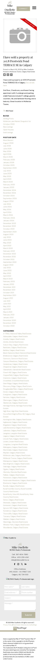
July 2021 (6, 301)
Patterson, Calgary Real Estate (15, 477)
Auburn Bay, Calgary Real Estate (15, 345)
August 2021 (8, 298)
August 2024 (8, 201)
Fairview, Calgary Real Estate (14, 397)
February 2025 (9, 184)
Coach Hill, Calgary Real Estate (15, 372)
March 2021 (7, 312)
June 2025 (7, 173)
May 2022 (7, 273)
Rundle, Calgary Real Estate (13, 486)
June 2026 (7, 148)
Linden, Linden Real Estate (13, 441)
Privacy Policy (7, 625)
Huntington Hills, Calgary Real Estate (17, 419)
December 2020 (9, 320)
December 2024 (9, 190)
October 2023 (8, 229)
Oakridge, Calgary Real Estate (14, 466)
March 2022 (8, 279)
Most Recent (8, 140)
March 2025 (8, 182)
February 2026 (9, 160)
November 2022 (9, 256)
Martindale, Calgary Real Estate (15, 450)
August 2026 (8, 143)
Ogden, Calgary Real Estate (13, 469)
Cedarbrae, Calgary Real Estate (15, 364)
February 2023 (9, 251)
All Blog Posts (8, 118)
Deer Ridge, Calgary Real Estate (15, 383)
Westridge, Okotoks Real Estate (15, 522)
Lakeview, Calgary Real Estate (14, 430)
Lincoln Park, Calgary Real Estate (15, 439)
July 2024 (7, 204)
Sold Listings (8, 132)
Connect (23, 9)
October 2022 (8, 259)
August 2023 (8, 234)
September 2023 (9, 232)
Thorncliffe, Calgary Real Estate (15, 514)
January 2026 (8, 162)
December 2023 (9, 223)
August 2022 (8, 265)
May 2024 (7, 209)
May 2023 (7, 243)
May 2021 (7, 306)
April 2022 (7, 276)
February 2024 (9, 218)
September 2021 (9, 295)
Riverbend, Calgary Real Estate (15, 483)
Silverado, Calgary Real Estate (14, 502)
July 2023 (7, 237)
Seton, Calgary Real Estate (13, 500)
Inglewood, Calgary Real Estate (15, 422)
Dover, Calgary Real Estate (13, 392)
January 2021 (8, 317)
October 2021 (8, 292)
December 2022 (9, 254)
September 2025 (10, 168)
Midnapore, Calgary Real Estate (15, 461)
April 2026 (7, 154)
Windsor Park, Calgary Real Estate (16, 525)
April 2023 (7, 245)
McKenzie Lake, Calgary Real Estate (16, 455)
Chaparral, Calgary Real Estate (15, 367)
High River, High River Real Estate (15, 411)
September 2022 (9, 262)
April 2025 (7, 179)
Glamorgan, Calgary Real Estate (15, 400)
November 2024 (9, 193)
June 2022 (7, 270)
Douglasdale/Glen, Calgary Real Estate (18, 389)
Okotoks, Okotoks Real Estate (14, 472)
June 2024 (7, 207)
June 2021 (7, 304)
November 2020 (9, 323)
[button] (23, 8)
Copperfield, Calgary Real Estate (15, 375)
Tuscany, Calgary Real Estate (14, 516)
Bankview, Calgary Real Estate (14, 347)
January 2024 (8, 220)
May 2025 (7, 176)
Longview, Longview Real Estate (15, 444)
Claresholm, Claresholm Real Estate (17, 369)
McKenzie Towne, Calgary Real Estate (22, 72)
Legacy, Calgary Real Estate (14, 436)
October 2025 (9, 165)
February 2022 (9, 281)
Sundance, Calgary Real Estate (15, 511)
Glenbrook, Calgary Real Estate (15, 403)
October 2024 (9, 196)
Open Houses (8, 130)
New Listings (8, 127)
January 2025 (8, 187)
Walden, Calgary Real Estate (14, 519)
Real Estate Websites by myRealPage (25, 625)
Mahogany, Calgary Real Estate (15, 447)
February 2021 (8, 315)
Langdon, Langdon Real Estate (15, 433)
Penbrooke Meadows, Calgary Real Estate (19, 480)
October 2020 (9, 326)
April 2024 (7, 212)
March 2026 (8, 157)
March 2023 (8, 248)
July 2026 (7, 146)
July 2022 (7, 267)
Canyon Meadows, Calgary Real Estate (18, 361)
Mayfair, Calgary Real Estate (14, 453)
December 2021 (9, 287)
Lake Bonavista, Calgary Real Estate (17, 428)
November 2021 (9, 290)
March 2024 (8, 215)
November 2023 (9, 226)
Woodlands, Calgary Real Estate (15, 527)
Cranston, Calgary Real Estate (15, 378)
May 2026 (7, 151)
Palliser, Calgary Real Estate (14, 475)
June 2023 (7, 240)
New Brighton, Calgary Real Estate (16, 464)
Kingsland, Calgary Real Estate (15, 425)
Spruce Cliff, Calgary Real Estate (15, 508)
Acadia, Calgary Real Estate (14, 339)
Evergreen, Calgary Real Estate (15, 394)
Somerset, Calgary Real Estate (15, 505)
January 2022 (8, 284)
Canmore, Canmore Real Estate (15, 358)
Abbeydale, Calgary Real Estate (15, 336)
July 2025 (7, 171)
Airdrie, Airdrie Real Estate (13, 342)
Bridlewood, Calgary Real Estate (15, 356)
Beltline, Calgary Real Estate (14, 350)
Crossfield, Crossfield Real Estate (16, 381)
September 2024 (10, 198)
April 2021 (7, 309)
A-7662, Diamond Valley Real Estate (17, 333)
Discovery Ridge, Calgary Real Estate (17, 386)
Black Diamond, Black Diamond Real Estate (19, 353)
